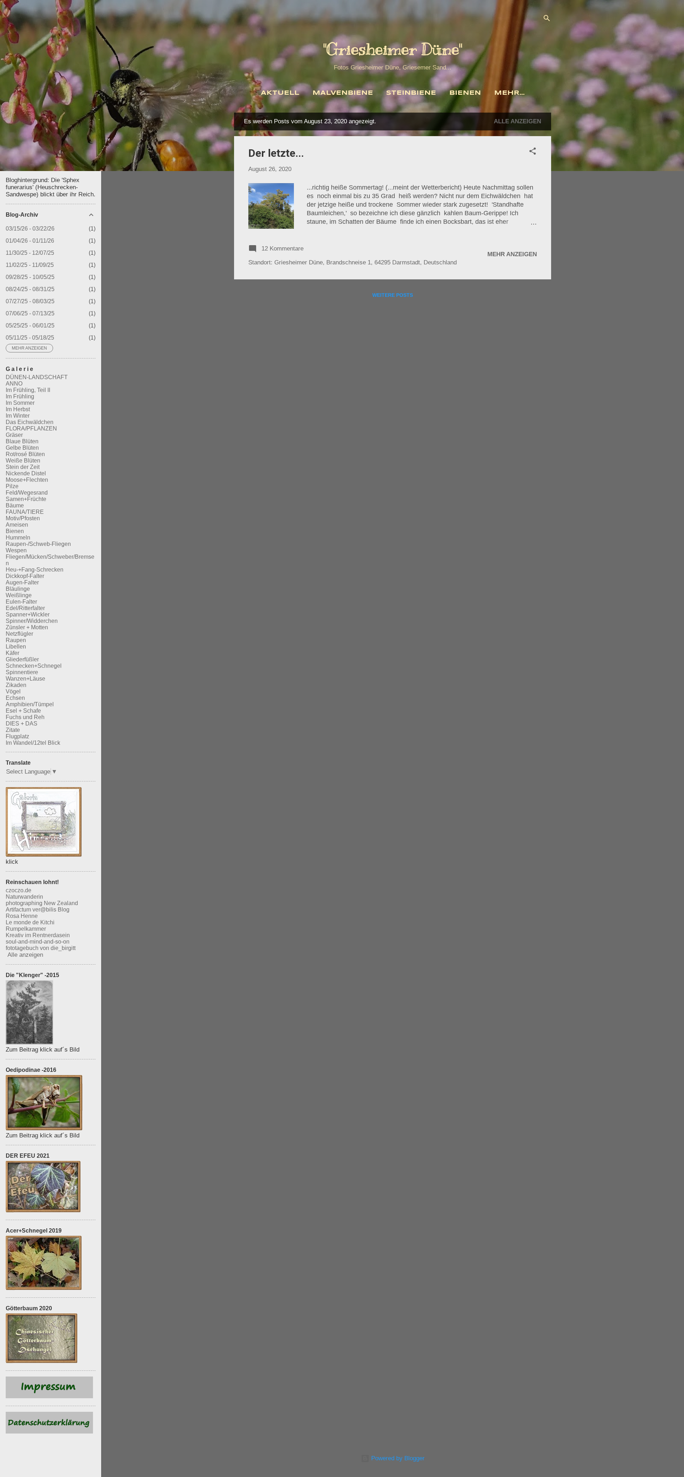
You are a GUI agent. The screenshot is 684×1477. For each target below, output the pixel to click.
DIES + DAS (21, 724)
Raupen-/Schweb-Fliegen (38, 544)
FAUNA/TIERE (25, 512)
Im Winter (18, 416)
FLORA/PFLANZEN (31, 428)
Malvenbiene (342, 93)
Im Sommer (20, 403)
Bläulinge (18, 589)
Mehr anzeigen (512, 254)
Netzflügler (19, 634)
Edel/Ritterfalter (25, 608)
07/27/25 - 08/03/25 (30, 301)
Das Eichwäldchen (29, 422)
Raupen (16, 640)
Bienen (465, 93)
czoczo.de (18, 890)
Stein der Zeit (23, 467)
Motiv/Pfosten (23, 518)
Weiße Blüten (23, 461)
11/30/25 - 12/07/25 (30, 253)
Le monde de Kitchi (30, 922)
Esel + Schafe (23, 711)
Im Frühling (20, 396)
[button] (532, 152)
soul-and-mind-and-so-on (37, 942)
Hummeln (18, 537)
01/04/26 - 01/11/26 (30, 241)
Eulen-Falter (21, 602)
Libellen (16, 647)
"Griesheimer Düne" (392, 49)
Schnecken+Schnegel (34, 666)
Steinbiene (411, 93)
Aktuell (280, 93)
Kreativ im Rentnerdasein (38, 935)
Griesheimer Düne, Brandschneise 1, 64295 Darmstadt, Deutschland (365, 262)
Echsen (15, 698)
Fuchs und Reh (25, 717)
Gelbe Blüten (22, 448)
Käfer (12, 653)
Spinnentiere (22, 672)
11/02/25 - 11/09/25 (30, 265)
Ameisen (17, 525)
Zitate (13, 730)
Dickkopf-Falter (25, 576)
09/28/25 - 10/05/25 (30, 277)
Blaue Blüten (22, 441)
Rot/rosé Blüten (25, 454)
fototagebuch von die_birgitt (41, 948)
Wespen (16, 550)
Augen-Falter (22, 582)
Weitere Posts (392, 295)
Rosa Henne (22, 916)
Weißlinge (19, 595)
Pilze (12, 486)
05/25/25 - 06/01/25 (30, 325)
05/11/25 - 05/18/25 (30, 338)
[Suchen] (547, 19)
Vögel (13, 691)
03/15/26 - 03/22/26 (30, 229)
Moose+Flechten (27, 480)
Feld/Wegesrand (27, 493)
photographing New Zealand (42, 903)
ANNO (14, 384)
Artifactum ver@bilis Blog (37, 910)
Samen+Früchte (26, 499)
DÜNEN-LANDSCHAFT (37, 377)
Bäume (15, 505)
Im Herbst (18, 409)
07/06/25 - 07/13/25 (30, 313)
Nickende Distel (26, 473)
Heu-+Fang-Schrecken (34, 570)
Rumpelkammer (26, 929)
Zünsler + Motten (27, 627)
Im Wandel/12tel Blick (33, 743)
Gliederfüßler (22, 659)
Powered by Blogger (397, 1458)
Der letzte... (276, 153)
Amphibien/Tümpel (30, 704)
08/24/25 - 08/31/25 (30, 289)
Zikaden (16, 685)
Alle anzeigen (517, 121)
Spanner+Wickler (28, 614)
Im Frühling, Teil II (28, 390)
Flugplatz (17, 736)
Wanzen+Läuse (25, 679)
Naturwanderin (24, 897)
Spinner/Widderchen (32, 621)
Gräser (14, 435)
